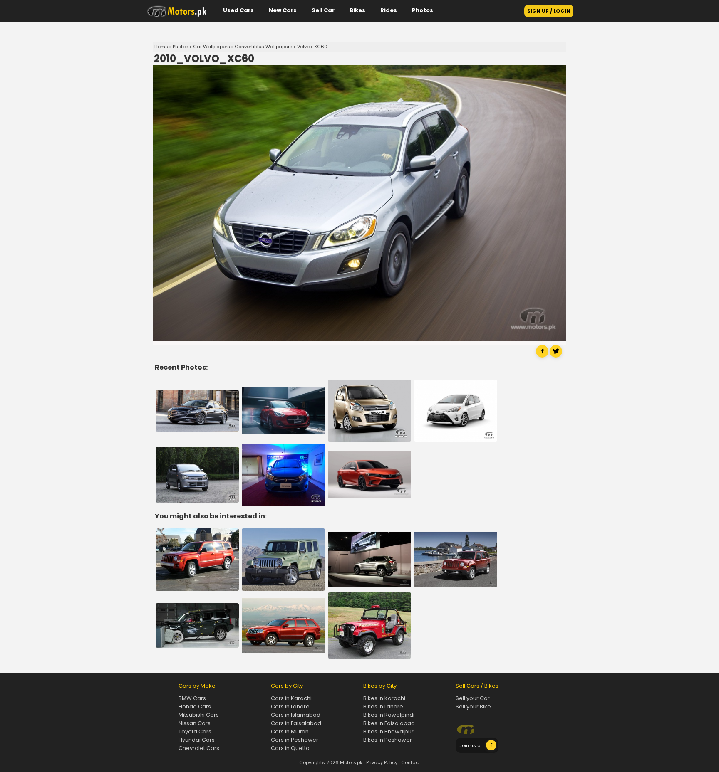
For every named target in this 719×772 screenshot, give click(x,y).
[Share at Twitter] (556, 356)
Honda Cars (195, 706)
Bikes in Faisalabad (389, 723)
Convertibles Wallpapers (264, 46)
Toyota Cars (195, 731)
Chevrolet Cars (199, 748)
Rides (388, 10)
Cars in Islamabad (295, 715)
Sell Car (323, 10)
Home (161, 46)
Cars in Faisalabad (296, 723)
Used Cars (238, 10)
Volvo (303, 46)
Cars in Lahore (290, 706)
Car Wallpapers (211, 46)
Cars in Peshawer (294, 740)
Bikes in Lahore (383, 706)
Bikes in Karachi (384, 698)
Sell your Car (473, 698)
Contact (410, 762)
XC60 (320, 46)
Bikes (357, 10)
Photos (422, 10)
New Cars (283, 10)
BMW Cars (192, 698)
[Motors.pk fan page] (491, 748)
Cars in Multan (290, 731)
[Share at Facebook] (542, 356)
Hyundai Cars (197, 740)
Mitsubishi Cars (199, 715)
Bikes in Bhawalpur (388, 731)
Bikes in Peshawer (387, 740)
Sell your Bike (473, 706)
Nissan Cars (195, 723)
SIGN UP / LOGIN (548, 11)
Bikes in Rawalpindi (388, 715)
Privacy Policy (381, 762)
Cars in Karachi (291, 698)
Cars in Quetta (290, 748)
